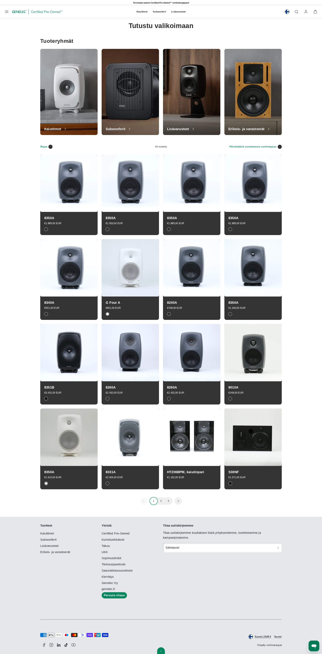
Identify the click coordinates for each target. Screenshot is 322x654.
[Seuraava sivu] (178, 501)
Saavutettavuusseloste (117, 570)
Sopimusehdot (111, 558)
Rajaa (43, 146)
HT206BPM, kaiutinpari (185, 472)
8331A (111, 472)
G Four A (113, 302)
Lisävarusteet (178, 11)
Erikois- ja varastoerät (55, 552)
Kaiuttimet (142, 11)
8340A (49, 302)
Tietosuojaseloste (113, 564)
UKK (105, 552)
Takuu (106, 546)
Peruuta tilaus (114, 595)
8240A (172, 302)
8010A (233, 387)
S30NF (233, 472)
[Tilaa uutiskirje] (278, 548)
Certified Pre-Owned (115, 533)
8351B (49, 387)
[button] (7, 12)
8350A (49, 218)
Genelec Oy (110, 583)
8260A (111, 387)
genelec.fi (108, 589)
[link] (287, 11)
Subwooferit (159, 11)
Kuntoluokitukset (113, 539)
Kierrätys (108, 576)
